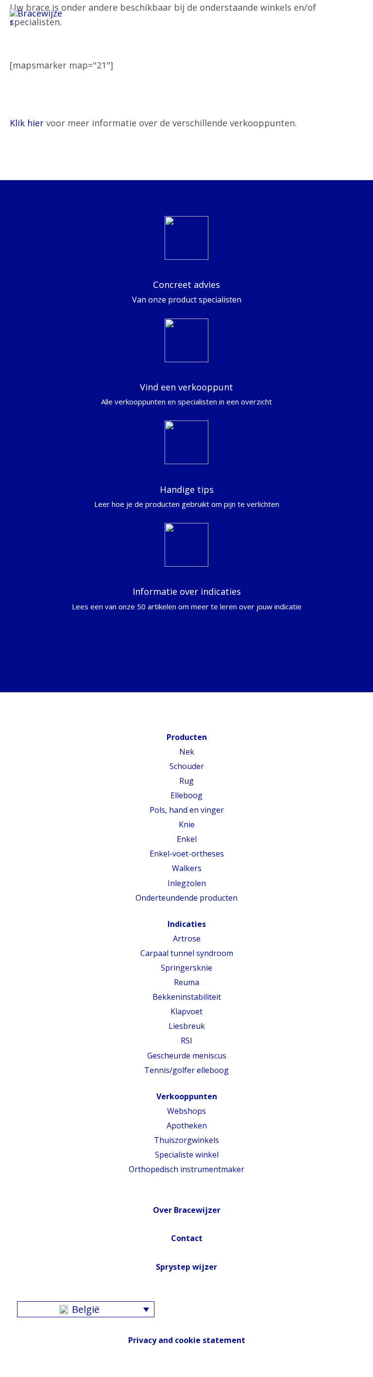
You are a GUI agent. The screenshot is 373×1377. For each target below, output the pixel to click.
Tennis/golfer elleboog (186, 1070)
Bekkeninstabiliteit (187, 996)
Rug (186, 780)
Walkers (187, 868)
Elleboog (186, 795)
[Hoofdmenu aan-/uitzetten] (352, 18)
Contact (187, 1238)
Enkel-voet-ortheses (187, 853)
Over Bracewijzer (186, 1210)
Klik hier (27, 123)
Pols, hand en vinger (187, 810)
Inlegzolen (187, 883)
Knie (187, 824)
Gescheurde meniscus (186, 1055)
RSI (186, 1040)
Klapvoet (186, 1011)
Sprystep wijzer (186, 1266)
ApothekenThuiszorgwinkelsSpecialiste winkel (186, 1140)
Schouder (187, 766)
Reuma (186, 982)
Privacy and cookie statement (186, 1340)
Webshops (186, 1111)
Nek (186, 751)
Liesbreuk (187, 1026)
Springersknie (186, 967)
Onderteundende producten (186, 897)
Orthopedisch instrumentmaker (186, 1169)
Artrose (187, 938)
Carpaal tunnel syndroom (186, 953)
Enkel (187, 839)
